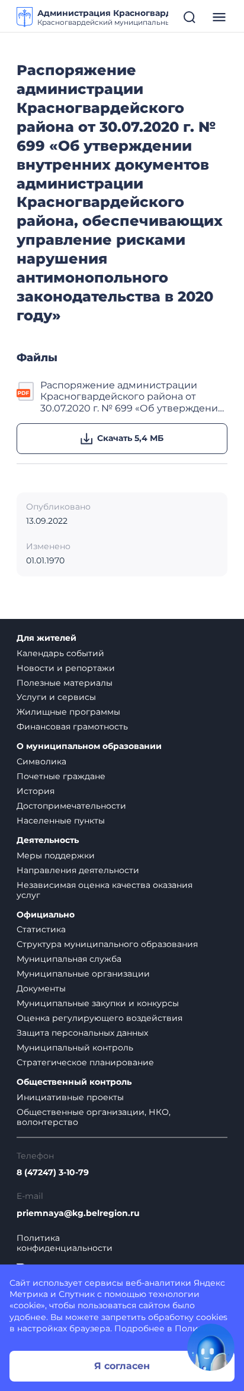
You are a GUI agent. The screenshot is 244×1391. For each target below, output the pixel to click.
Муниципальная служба (69, 959)
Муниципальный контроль (75, 1047)
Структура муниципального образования (107, 944)
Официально (46, 915)
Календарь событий (60, 653)
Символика (41, 761)
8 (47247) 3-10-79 (53, 1173)
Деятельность (48, 840)
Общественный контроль (74, 1082)
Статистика (41, 929)
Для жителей (46, 638)
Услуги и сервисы (56, 697)
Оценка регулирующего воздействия (99, 1018)
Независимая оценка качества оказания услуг (104, 890)
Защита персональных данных (82, 1032)
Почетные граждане (61, 776)
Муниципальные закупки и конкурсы (98, 1003)
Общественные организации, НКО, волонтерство (94, 1117)
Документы (41, 988)
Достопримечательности (71, 805)
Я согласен (122, 1365)
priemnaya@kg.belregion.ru (78, 1213)
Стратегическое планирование (85, 1062)
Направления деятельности (78, 870)
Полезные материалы (65, 682)
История (35, 791)
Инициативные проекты (70, 1097)
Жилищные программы (68, 711)
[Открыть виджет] (211, 1347)
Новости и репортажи (66, 668)
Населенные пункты (61, 820)
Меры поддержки (56, 855)
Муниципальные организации (83, 973)
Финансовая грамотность (72, 726)
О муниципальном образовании (89, 746)
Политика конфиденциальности (65, 1243)
